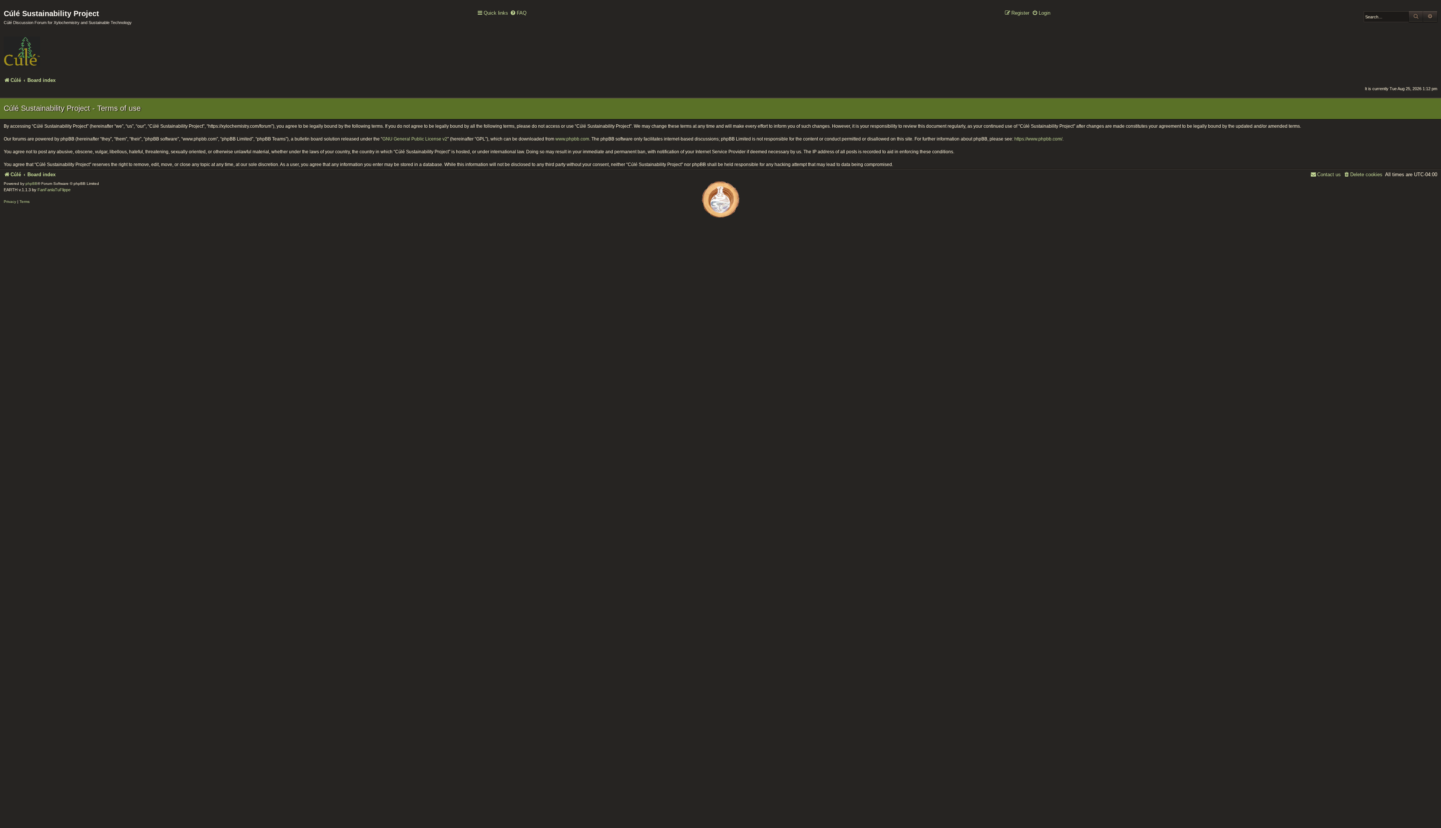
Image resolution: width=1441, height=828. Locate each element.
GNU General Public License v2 (414, 139)
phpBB (32, 183)
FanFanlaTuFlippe (54, 189)
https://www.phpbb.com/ (1038, 139)
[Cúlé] (52, 46)
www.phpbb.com (572, 139)
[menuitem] (518, 13)
